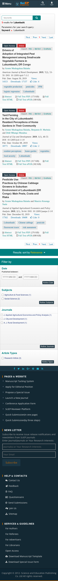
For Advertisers (13, 539)
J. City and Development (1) (15, 318)
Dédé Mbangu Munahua (16, 133)
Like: (36, 81)
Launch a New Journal (16, 397)
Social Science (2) (12, 298)
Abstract (8, 96)
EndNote (47, 48)
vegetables (44, 151)
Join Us (12, 508)
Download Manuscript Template (25, 556)
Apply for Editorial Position (19, 386)
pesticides (30, 87)
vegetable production (13, 87)
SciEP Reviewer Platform (17, 409)
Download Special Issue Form (23, 561)
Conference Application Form (20, 403)
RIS (30, 48)
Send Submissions (17, 502)
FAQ (10, 491)
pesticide (40, 222)
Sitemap (12, 513)
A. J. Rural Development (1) (15, 322)
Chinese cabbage (26, 222)
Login (51, 4)
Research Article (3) (12, 358)
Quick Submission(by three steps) (22, 420)
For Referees (11, 533)
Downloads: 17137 (19, 81)
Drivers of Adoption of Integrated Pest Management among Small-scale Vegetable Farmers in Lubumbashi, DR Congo (21, 57)
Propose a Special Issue (17, 392)
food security (9, 156)
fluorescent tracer (11, 227)
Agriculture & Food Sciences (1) (17, 294)
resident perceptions (12, 151)
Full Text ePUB (25, 100)
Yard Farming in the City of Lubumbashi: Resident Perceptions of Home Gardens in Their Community (20, 120)
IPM (40, 87)
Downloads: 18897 (19, 146)
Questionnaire (16, 497)
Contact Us (14, 480)
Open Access (12, 550)
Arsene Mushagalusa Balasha (17, 68)
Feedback (13, 485)
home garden (30, 151)
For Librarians (12, 545)
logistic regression (12, 91)
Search (43, 4)
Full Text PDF (23, 96)
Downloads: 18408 (19, 217)
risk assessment (29, 227)
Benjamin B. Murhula (40, 130)
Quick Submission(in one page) (21, 414)
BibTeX (38, 48)
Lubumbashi (29, 91)
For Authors (11, 528)
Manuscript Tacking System (19, 381)
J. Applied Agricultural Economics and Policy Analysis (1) (28, 315)
